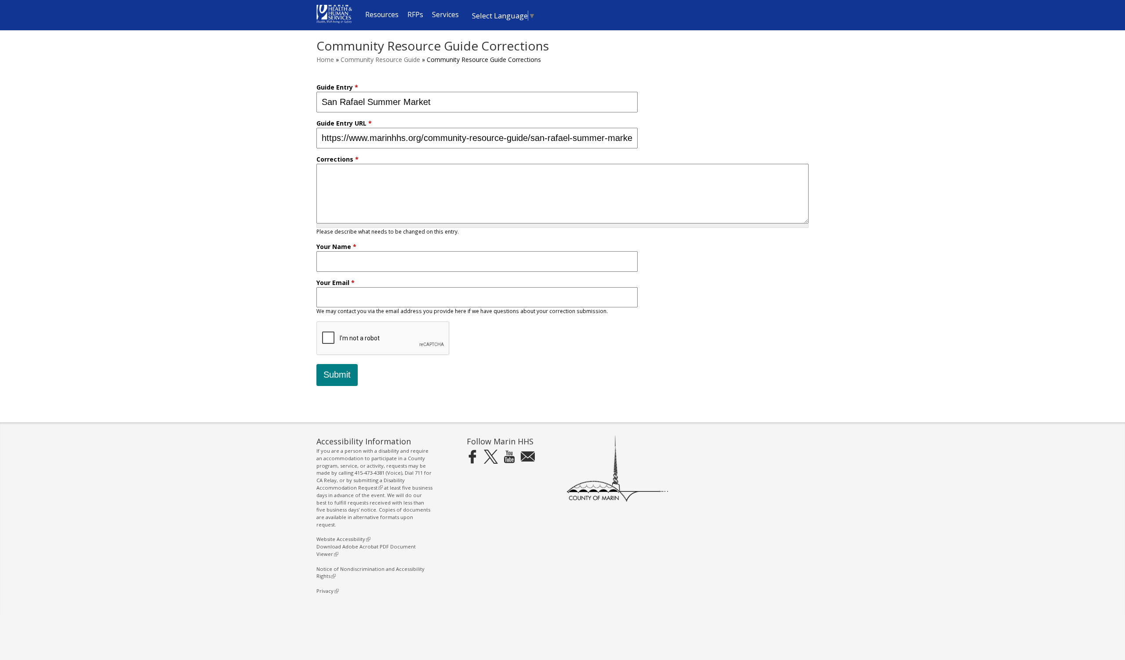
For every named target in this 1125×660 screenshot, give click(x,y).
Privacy (326, 591)
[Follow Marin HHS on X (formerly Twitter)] (491, 456)
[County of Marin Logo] (617, 500)
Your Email (335, 282)
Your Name (336, 246)
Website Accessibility (342, 539)
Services (445, 14)
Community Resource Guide (380, 59)
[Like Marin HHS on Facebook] (472, 456)
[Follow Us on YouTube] (509, 456)
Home (325, 59)
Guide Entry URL (344, 123)
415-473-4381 (370, 472)
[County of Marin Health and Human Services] (334, 21)
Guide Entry (337, 87)
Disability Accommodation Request (360, 484)
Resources (382, 14)
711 (419, 472)
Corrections (337, 159)
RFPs (415, 14)
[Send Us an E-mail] (528, 456)
